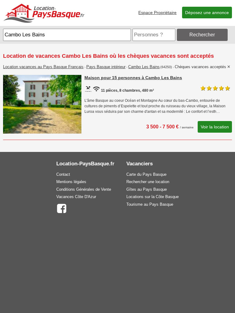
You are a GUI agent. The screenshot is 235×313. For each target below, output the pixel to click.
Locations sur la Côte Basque (152, 196)
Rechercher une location (147, 181)
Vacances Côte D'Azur (76, 196)
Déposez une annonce (207, 12)
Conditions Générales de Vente (83, 189)
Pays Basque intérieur (105, 67)
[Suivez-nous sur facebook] (61, 208)
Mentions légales (71, 181)
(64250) (166, 67)
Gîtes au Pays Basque (146, 189)
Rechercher (202, 34)
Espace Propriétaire (157, 12)
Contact (63, 174)
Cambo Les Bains (144, 67)
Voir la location (215, 126)
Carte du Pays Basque (146, 174)
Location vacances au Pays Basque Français (43, 67)
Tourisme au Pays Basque (149, 204)
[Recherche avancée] (230, 35)
